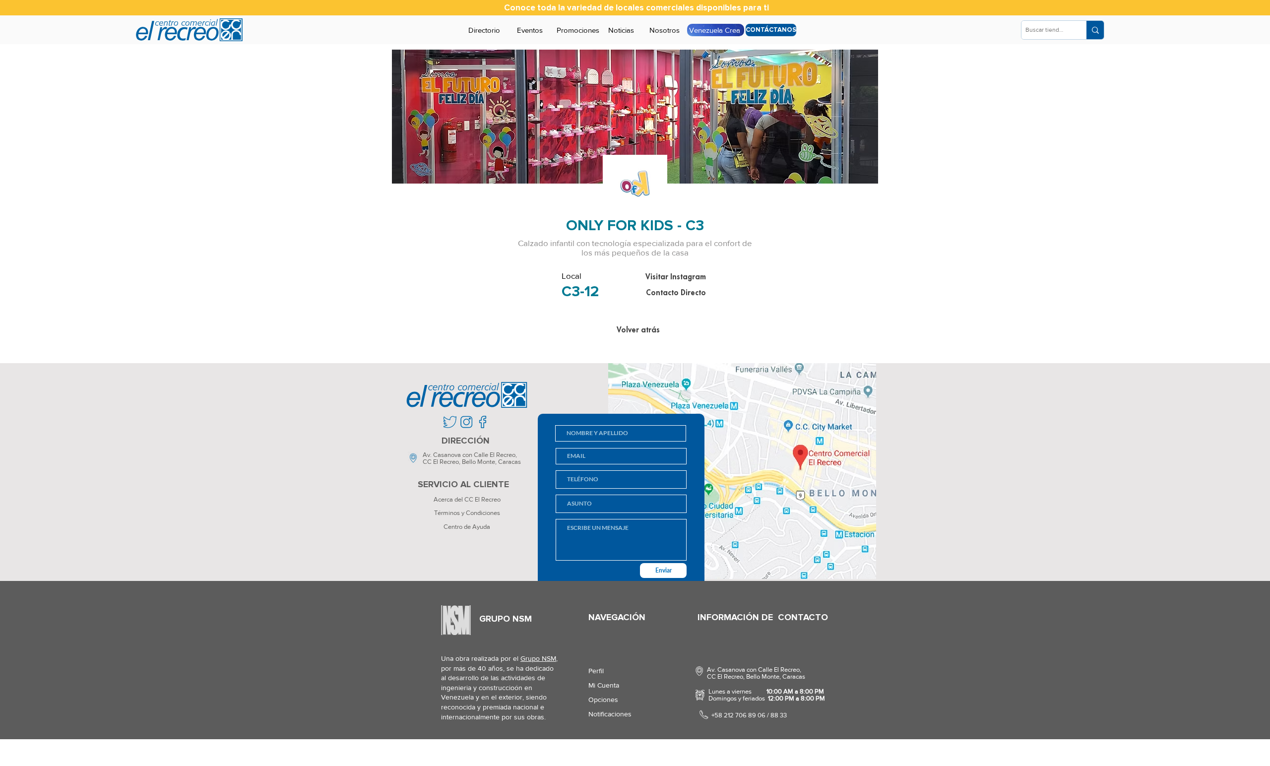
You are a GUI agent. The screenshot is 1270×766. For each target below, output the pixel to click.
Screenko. (498, 753)
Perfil (596, 671)
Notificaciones (610, 714)
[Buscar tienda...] (1095, 30)
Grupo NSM (538, 658)
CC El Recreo (441, 461)
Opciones (603, 699)
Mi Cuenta (603, 685)
